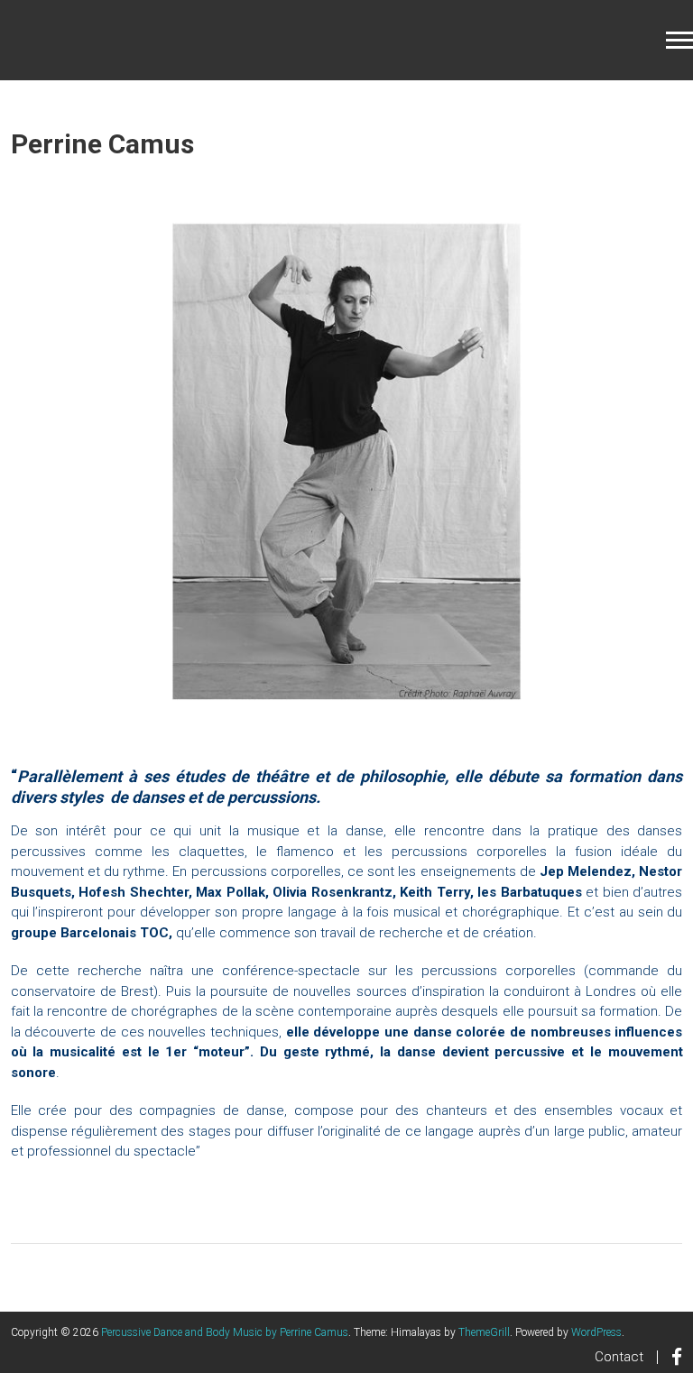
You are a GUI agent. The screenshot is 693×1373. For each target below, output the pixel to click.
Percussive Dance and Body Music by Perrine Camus (224, 1332)
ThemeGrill (484, 1332)
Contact (619, 1357)
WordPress (596, 1332)
